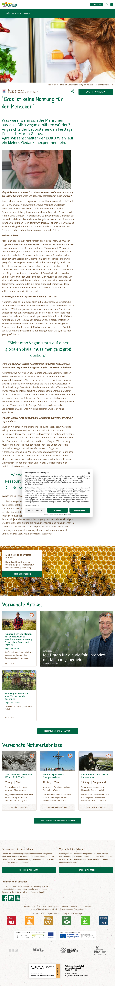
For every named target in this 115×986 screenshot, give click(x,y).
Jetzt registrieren (22, 574)
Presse (65, 906)
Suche (107, 4)
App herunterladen (29, 870)
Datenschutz (76, 906)
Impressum (28, 906)
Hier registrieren (86, 870)
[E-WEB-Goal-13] (66, 920)
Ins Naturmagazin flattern (57, 731)
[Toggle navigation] (111, 4)
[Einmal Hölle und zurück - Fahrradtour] (96, 780)
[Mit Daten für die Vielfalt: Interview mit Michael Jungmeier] (76, 639)
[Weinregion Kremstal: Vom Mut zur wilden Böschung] (19, 695)
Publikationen (53, 906)
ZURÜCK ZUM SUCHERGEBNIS (17, 13)
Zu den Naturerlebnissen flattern (57, 820)
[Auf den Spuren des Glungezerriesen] (57, 780)
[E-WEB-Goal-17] (103, 920)
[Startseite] (9, 4)
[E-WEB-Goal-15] (85, 920)
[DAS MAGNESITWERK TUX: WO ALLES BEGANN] (19, 780)
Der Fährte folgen (19, 807)
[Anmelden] (32, 615)
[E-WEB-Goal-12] (48, 920)
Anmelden (96, 4)
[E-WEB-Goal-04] (11, 920)
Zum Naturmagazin (95, 92)
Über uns (40, 906)
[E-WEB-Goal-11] (29, 920)
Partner (88, 906)
